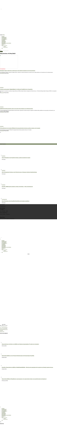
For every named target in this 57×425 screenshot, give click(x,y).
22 (0, 329)
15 (0, 328)
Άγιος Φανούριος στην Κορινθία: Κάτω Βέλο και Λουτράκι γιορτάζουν (15, 201)
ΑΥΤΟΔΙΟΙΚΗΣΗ (2, 68)
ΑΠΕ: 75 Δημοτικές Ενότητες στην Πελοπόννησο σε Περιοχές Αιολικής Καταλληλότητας (19, 172)
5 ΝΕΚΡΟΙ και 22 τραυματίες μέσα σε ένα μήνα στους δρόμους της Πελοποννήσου (16, 108)
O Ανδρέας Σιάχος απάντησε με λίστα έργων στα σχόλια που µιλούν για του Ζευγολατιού (17, 70)
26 (4, 329)
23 (1, 329)
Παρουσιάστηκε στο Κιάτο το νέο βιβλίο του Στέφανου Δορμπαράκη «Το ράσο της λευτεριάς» (20, 344)
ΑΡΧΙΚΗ (3, 36)
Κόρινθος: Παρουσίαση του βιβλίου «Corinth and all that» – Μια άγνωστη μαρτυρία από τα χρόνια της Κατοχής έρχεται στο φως (27, 367)
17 (2, 328)
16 (1, 328)
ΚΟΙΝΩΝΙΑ (1, 87)
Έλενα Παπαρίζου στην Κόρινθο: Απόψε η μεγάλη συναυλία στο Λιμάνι (16, 157)
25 (3, 329)
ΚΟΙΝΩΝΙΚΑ (4, 39)
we (2, 48)
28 (6, 329)
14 (6, 327)
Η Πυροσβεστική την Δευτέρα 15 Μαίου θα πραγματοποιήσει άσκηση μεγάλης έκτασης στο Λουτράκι (20, 128)
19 (4, 328)
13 (5, 327)
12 (4, 327)
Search (1, 51)
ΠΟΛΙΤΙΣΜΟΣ (4, 38)
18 (3, 328)
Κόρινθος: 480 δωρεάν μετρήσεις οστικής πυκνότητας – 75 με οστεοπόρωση (17, 186)
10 (2, 327)
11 (3, 327)
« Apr (1, 331)
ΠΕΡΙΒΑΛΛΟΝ (4, 37)
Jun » (3, 331)
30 (1, 330)
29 (0, 330)
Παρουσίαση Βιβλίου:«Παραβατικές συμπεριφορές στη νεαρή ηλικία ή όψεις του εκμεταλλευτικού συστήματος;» (24, 378)
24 (2, 329)
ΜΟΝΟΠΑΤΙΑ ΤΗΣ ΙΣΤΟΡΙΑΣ (6, 43)
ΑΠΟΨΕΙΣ (3, 40)
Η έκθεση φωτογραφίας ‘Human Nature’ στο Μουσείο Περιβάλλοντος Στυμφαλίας (16, 89)
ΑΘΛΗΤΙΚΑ (3, 248)
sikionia (2, 73)
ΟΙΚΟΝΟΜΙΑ (4, 41)
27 (5, 329)
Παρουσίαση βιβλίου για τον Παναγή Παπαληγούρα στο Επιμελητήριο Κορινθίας (18, 355)
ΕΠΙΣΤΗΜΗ (4, 42)
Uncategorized (4, 199)
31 (2, 330)
